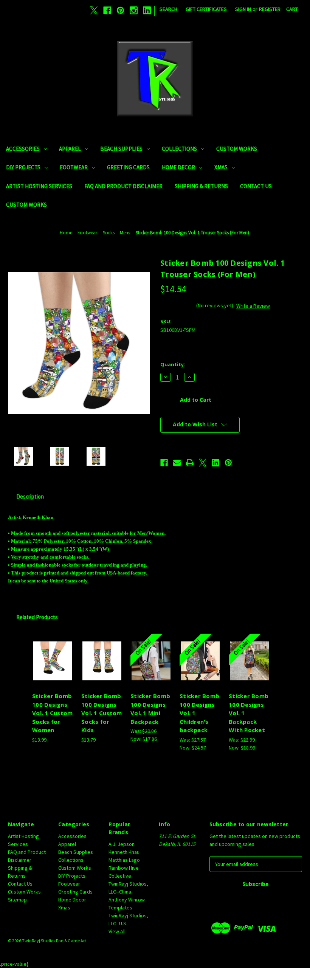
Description (30, 496)
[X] (94, 10)
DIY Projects (23, 167)
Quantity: (172, 364)
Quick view (52, 652)
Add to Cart (53, 670)
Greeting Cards (128, 167)
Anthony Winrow (126, 899)
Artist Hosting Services (39, 186)
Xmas (221, 167)
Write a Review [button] (253, 305)
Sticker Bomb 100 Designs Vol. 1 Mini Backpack (150, 708)
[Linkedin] (147, 10)
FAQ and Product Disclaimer (123, 186)
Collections (179, 148)
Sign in (243, 9)
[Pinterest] (120, 10)
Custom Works (236, 148)
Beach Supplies (121, 148)
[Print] (190, 462)
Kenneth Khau (124, 852)
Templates (120, 907)
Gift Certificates (206, 9)
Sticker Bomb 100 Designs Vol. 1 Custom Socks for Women (52, 713)
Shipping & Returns (201, 186)
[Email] (177, 462)
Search (168, 9)
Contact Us (256, 186)
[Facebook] (107, 10)
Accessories (23, 148)
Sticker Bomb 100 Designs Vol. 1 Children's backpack (199, 713)
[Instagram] (134, 10)
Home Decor (178, 167)
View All (117, 931)
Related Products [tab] (37, 617)
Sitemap (17, 899)
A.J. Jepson (121, 844)
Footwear (74, 167)
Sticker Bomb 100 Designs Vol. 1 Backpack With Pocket (248, 713)
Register (270, 9)
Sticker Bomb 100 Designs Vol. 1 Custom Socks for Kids (101, 713)
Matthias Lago (124, 859)
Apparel (70, 148)
